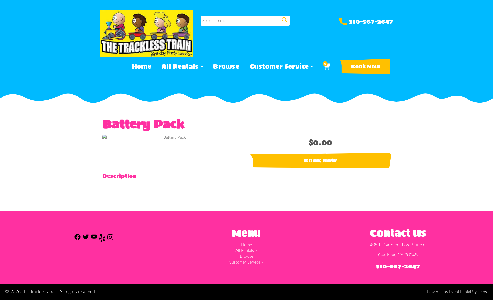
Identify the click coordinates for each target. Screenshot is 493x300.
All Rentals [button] (181, 66)
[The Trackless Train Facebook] (77, 239)
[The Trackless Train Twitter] (86, 239)
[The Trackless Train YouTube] (94, 239)
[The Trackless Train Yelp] (102, 239)
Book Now (365, 66)
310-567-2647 (371, 21)
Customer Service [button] (280, 66)
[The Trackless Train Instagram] (110, 239)
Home (141, 66)
